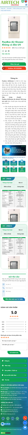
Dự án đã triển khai (10, 375)
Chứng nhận (20, 186)
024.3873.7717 (8, 407)
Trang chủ (3, 8)
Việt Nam (25, 1)
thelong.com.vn (11, 414)
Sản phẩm (9, 8)
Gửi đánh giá (14, 352)
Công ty (6, 361)
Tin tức (7, 380)
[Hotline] (25, 418)
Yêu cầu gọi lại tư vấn (14, 299)
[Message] (25, 427)
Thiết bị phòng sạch (17, 8)
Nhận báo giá (14, 64)
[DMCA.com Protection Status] (5, 433)
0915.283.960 (10, 405)
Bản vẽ (20, 182)
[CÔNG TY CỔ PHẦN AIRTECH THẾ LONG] (10, 5)
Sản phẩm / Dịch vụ (10, 370)
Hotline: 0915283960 (15, 68)
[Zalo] (25, 423)
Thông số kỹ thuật (7, 182)
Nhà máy (7, 365)
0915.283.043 (18, 405)
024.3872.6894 (18, 407)
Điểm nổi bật (7, 186)
